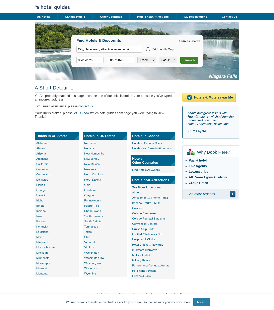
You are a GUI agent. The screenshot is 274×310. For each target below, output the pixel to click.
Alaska (40, 148)
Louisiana (42, 231)
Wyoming (90, 273)
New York (90, 169)
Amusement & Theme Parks (150, 197)
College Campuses (144, 213)
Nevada (89, 148)
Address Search (189, 41)
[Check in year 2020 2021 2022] (82, 66)
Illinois (40, 205)
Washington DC (94, 257)
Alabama (42, 143)
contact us (85, 106)
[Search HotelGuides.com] (109, 49)
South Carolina (93, 216)
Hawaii (40, 195)
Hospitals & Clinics (143, 239)
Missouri (41, 268)
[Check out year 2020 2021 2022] (113, 66)
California (42, 164)
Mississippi (43, 263)
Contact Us (229, 16)
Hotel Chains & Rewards (147, 244)
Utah (87, 237)
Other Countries (111, 16)
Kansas (41, 221)
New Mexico (92, 164)
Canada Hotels (75, 16)
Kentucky (42, 226)
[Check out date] (120, 60)
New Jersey (91, 158)
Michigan (42, 252)
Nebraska (90, 143)
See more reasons (201, 194)
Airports (137, 192)
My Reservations (195, 16)
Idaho (40, 200)
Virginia (89, 247)
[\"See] (232, 194)
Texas (88, 231)
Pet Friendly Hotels (144, 270)
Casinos (137, 208)
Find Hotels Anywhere (146, 169)
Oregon (89, 195)
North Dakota (92, 179)
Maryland (42, 242)
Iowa (39, 216)
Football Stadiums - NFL (147, 234)
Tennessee (91, 226)
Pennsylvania (92, 200)
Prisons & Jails (141, 275)
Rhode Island (92, 210)
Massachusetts (45, 247)
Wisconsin (90, 268)
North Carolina (93, 174)
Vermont (89, 242)
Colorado (42, 169)
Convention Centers (144, 223)
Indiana (41, 210)
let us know (81, 113)
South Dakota (92, 221)
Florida (40, 184)
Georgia (41, 190)
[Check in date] (90, 60)
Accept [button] (201, 302)
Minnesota (43, 257)
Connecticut (43, 174)
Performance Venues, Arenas (150, 265)
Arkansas (42, 158)
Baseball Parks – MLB (146, 202)
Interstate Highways (144, 249)
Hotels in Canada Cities (147, 143)
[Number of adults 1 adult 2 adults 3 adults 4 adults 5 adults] (168, 60)
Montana (42, 273)
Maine (40, 237)
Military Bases (141, 260)
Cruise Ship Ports (143, 229)
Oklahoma (90, 190)
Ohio (87, 184)
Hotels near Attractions (153, 16)
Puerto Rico (91, 205)
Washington (91, 252)
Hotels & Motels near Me (213, 97)
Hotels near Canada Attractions (152, 148)
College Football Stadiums (148, 218)
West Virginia (92, 263)
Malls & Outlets (141, 255)
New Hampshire (94, 153)
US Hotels (43, 16)
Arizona (41, 153)
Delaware (42, 179)
